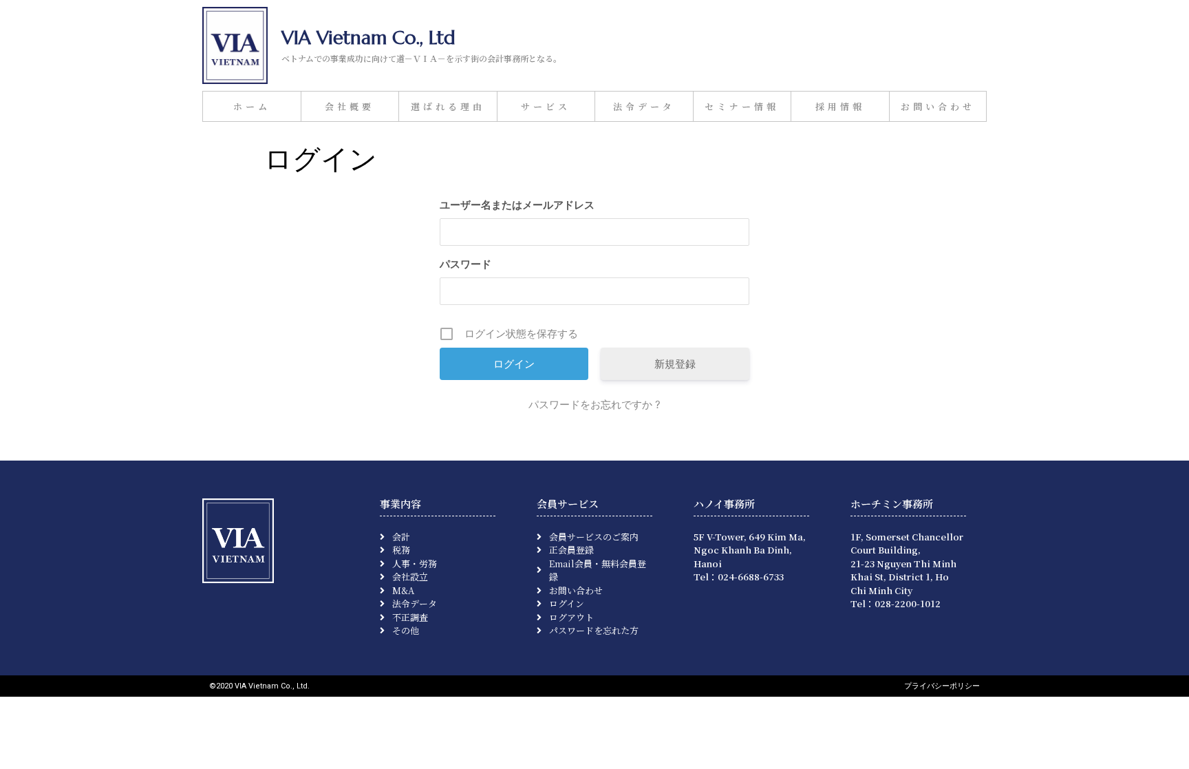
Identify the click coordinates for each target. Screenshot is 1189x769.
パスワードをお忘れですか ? (594, 404)
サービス (545, 106)
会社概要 (349, 106)
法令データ (644, 106)
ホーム (251, 106)
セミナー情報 (742, 106)
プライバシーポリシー (942, 686)
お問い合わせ (938, 106)
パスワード (465, 264)
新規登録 (675, 363)
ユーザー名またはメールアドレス (517, 204)
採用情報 (840, 106)
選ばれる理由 (448, 106)
